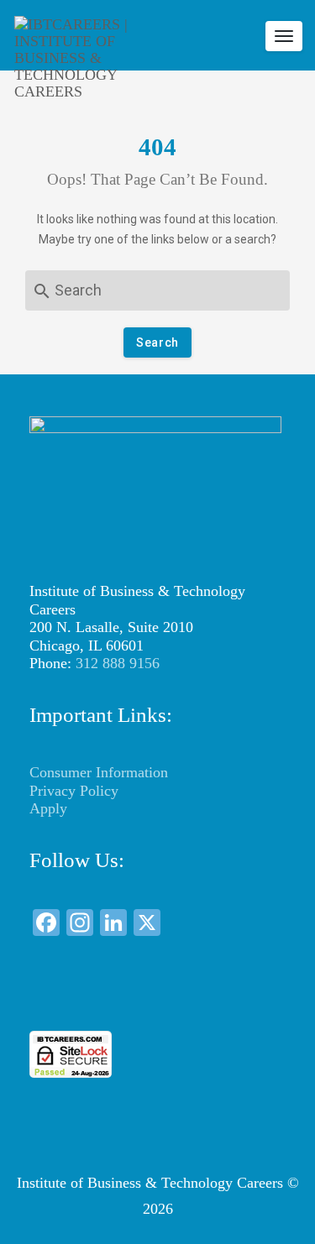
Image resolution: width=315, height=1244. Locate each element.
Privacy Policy (73, 790)
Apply (48, 808)
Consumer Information (98, 772)
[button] (158, 1000)
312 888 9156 (118, 663)
